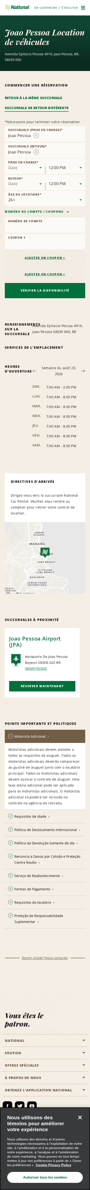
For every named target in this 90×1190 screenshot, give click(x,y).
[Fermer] (80, 1117)
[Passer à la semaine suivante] (83, 371)
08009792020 (36, 668)
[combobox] (45, 133)
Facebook (7, 1106)
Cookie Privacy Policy (53, 1165)
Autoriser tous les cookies (45, 1177)
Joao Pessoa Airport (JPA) (35, 641)
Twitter (20, 1106)
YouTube (32, 1106)
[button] (56, 7)
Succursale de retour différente (37, 108)
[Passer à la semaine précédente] (34, 371)
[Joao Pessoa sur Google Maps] (45, 558)
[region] (45, 1148)
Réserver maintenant (42, 686)
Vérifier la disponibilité (45, 290)
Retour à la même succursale (33, 98)
